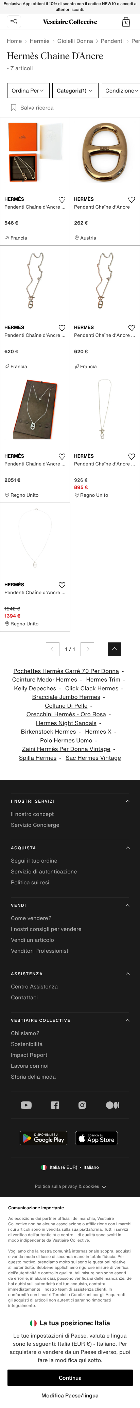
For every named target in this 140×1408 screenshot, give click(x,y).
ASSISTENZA (27, 974)
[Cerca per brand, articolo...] (14, 21)
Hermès (39, 41)
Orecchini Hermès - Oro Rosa (66, 714)
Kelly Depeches (35, 688)
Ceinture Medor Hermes (44, 679)
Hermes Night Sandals (66, 723)
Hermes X (98, 731)
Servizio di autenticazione (44, 871)
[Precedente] (52, 649)
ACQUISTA (23, 848)
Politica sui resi (30, 882)
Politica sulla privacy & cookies (67, 1186)
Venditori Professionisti (40, 951)
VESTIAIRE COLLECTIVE (41, 1021)
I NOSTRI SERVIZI (33, 801)
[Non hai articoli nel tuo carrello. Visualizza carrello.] (126, 22)
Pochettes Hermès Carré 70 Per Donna (66, 671)
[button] (126, 22)
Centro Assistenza (34, 986)
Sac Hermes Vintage (93, 758)
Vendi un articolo (32, 940)
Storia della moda (33, 1077)
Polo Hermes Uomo (66, 740)
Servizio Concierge (35, 825)
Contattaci (24, 997)
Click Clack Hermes (91, 688)
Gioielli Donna (75, 41)
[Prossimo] (87, 649)
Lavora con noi (30, 1066)
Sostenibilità (26, 1044)
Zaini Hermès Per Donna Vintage (66, 749)
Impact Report (29, 1055)
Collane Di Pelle (66, 706)
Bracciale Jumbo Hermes (66, 697)
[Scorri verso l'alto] (114, 649)
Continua (70, 1378)
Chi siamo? (25, 1033)
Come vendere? (31, 918)
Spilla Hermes (37, 758)
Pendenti (112, 41)
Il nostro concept (32, 814)
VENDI (18, 905)
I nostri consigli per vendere (46, 929)
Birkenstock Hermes (48, 731)
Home (14, 41)
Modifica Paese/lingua (70, 1395)
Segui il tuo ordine (34, 860)
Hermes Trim (103, 679)
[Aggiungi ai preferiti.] (62, 200)
